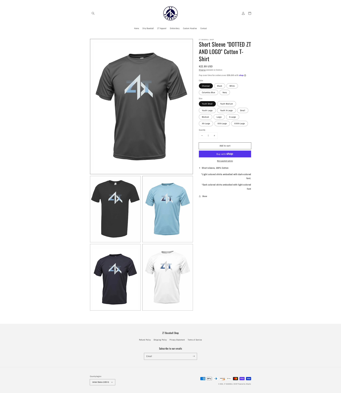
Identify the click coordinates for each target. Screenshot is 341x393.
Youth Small (207, 103)
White (232, 85)
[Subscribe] (193, 356)
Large (219, 117)
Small (242, 110)
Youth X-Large (226, 110)
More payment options (225, 161)
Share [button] (204, 196)
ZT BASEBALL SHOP (231, 384)
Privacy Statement (177, 339)
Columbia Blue (208, 92)
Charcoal (206, 85)
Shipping (202, 70)
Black (219, 85)
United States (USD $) (100, 382)
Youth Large (207, 110)
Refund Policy (145, 339)
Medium (205, 117)
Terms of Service (195, 339)
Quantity (202, 130)
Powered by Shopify (244, 384)
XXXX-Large (239, 123)
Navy (225, 92)
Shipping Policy (160, 339)
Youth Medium (226, 103)
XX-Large (206, 123)
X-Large (232, 117)
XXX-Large (222, 123)
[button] (93, 13)
